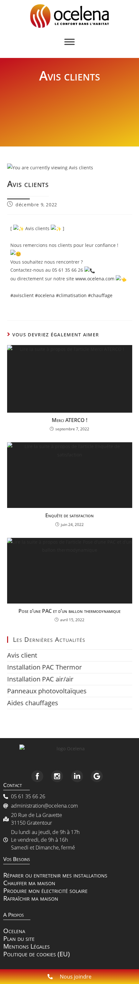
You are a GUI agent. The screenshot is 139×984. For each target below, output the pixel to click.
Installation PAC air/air (40, 679)
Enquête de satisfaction (69, 515)
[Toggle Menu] (69, 42)
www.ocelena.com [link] (94, 279)
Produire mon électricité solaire (45, 890)
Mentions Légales (26, 946)
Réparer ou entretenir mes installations (55, 875)
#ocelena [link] (45, 295)
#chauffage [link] (100, 295)
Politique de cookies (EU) (36, 954)
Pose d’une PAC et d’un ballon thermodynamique (69, 610)
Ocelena (14, 930)
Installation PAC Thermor (44, 667)
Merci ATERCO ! (69, 420)
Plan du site (19, 938)
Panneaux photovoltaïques (47, 691)
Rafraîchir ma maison (30, 898)
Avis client (22, 655)
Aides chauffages (32, 702)
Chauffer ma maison (29, 882)
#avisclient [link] (22, 295)
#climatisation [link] (71, 295)
